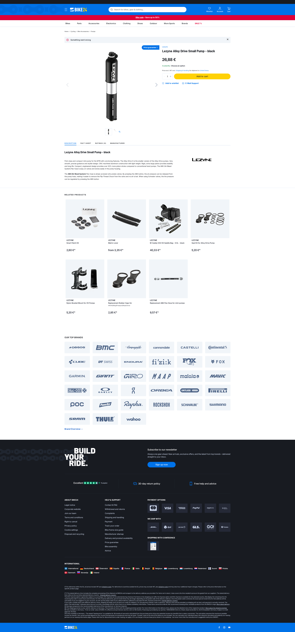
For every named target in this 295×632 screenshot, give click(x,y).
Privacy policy (71, 526)
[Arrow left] (109, 218)
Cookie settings (71, 530)
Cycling (73, 31)
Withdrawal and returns (115, 509)
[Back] (67, 85)
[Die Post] (182, 527)
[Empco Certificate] (153, 546)
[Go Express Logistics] (210, 527)
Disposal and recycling (74, 534)
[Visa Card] (167, 508)
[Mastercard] (153, 508)
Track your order (112, 526)
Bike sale (139, 17)
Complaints (110, 513)
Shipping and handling (114, 517)
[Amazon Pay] (210, 508)
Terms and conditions (74, 517)
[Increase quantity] (171, 76)
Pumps (93, 31)
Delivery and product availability (119, 538)
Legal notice (70, 505)
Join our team (70, 513)
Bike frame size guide (114, 530)
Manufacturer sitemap (114, 534)
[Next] (156, 85)
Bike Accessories (83, 31)
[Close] (227, 39)
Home (66, 31)
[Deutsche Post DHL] (153, 527)
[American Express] (182, 508)
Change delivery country (108, 595)
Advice (108, 550)
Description (70, 143)
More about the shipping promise (216, 608)
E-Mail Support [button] (192, 83)
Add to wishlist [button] (172, 83)
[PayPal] (196, 508)
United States (204, 70)
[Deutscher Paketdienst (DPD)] (167, 527)
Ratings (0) (100, 143)
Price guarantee (111, 542)
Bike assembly (111, 546)
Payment (108, 521)
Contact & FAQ (111, 505)
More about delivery (223, 604)
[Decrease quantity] (164, 76)
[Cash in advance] (224, 508)
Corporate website (73, 509)
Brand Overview (72, 429)
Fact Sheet (85, 143)
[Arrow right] (143, 218)
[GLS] (196, 527)
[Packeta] (224, 527)
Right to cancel (71, 521)
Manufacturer (117, 143)
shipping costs (106, 587)
